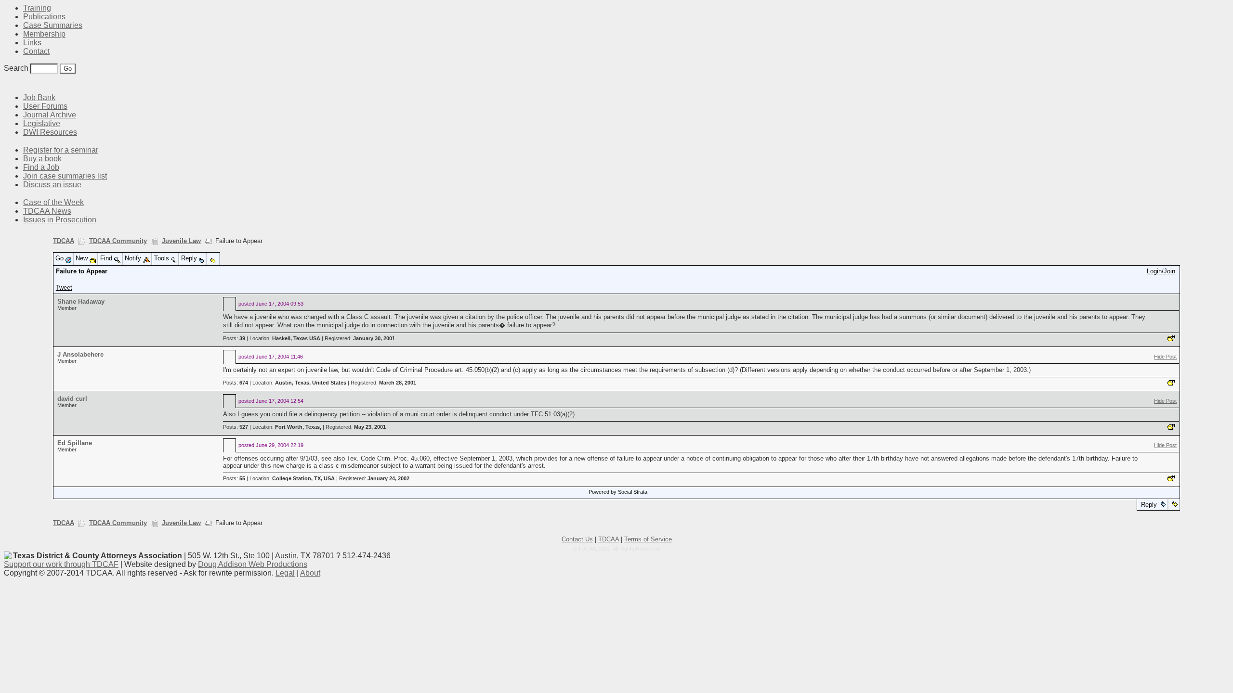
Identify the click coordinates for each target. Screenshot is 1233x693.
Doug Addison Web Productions (252, 564)
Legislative (41, 123)
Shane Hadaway (81, 301)
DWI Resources (50, 132)
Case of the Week (53, 202)
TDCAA (63, 240)
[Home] (9, 83)
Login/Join (1161, 271)
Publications (44, 17)
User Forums (45, 106)
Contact (36, 51)
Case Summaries (52, 25)
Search (16, 68)
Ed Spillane (74, 443)
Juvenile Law (181, 240)
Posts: (234, 338)
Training (37, 8)
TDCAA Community (118, 240)
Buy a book (42, 158)
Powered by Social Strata (618, 492)
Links (32, 42)
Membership (44, 34)
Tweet (64, 287)
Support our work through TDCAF (61, 564)
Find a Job (41, 167)
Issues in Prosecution (59, 220)
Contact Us (577, 539)
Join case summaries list (65, 176)
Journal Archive (49, 115)
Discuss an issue (52, 184)
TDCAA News (47, 211)
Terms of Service (648, 539)
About (310, 573)
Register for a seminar (60, 150)
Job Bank (39, 97)
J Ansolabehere (80, 354)
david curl (72, 398)
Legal (285, 573)
